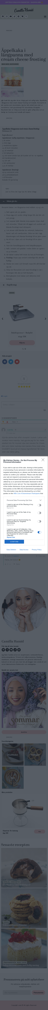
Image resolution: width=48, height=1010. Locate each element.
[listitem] (24, 500)
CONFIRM (14, 542)
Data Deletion (11, 550)
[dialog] (24, 505)
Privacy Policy (37, 550)
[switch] (39, 505)
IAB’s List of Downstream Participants (27, 493)
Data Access (24, 550)
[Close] (44, 460)
